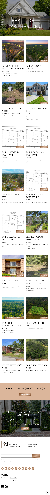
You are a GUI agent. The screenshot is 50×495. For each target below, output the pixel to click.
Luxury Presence (20, 480)
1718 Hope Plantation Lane (12, 324)
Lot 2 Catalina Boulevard (35, 153)
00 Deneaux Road (36, 365)
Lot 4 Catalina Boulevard (11, 238)
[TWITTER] (19, 468)
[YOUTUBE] (23, 468)
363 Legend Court (12, 108)
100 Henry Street (12, 365)
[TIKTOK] (12, 468)
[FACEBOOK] (2, 468)
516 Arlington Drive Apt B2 (34, 238)
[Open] (13, 51)
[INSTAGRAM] (6, 468)
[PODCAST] (26, 468)
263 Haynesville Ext (11, 196)
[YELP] (16, 468)
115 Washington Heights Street (35, 282)
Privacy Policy (13, 477)
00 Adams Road (35, 323)
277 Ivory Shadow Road (36, 110)
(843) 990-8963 (32, 446)
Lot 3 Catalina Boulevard (35, 196)
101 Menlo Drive (11, 280)
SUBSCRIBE (35, 455)
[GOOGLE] (29, 468)
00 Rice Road (33, 66)
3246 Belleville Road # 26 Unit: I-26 (13, 67)
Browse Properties (25, 394)
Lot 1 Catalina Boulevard (10, 153)
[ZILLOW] (33, 468)
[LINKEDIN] (9, 468)
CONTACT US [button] (25, 428)
